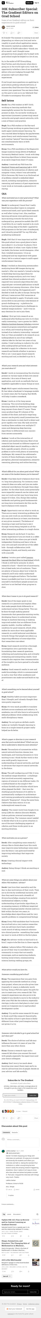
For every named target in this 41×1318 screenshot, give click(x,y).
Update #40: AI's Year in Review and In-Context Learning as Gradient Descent (15, 1222)
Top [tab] (4, 1214)
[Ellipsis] (38, 1150)
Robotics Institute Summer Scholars (17, 324)
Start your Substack (15, 1309)
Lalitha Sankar (11, 1151)
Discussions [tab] (17, 1214)
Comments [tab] (6, 1132)
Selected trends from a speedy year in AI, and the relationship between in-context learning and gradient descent (16, 1228)
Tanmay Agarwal (12, 1233)
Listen (37, 27)
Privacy (19, 1304)
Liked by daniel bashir (14, 1153)
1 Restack (24, 1111)
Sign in (37, 3)
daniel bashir (10, 26)
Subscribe (29, 3)
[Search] (37, 1214)
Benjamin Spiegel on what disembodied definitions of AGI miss (15, 1264)
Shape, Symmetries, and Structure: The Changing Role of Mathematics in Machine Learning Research (16, 1243)
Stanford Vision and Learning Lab (16, 167)
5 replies (11, 1195)
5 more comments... (8, 1204)
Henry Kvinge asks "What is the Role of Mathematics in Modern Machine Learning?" (15, 1249)
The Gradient (14, 1252)
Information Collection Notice (22, 1102)
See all (5, 1276)
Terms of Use (30, 1100)
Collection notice (33, 1304)
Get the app (30, 1309)
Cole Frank (25, 1252)
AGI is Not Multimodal (11, 1260)
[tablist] (10, 1132)
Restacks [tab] (15, 1132)
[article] (20, 1228)
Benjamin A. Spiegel (16, 1267)
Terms (25, 1304)
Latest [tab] (9, 1214)
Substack (11, 1314)
